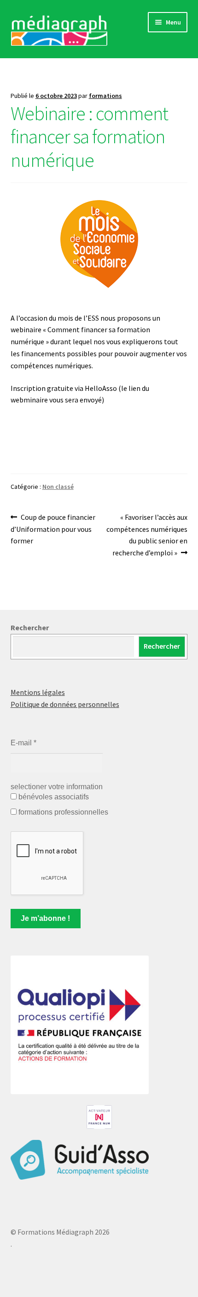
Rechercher (30, 627)
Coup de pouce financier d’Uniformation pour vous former (53, 529)
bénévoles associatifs (53, 797)
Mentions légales (38, 692)
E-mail (23, 743)
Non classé (58, 486)
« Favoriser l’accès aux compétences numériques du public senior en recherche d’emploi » (146, 535)
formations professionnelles (62, 812)
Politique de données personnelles (65, 704)
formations (105, 95)
